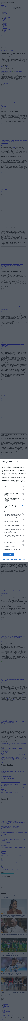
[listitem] (14, 486)
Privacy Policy (22, 559)
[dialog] (14, 510)
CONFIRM (8, 554)
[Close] (25, 462)
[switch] (23, 489)
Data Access (14, 559)
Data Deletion (6, 559)
